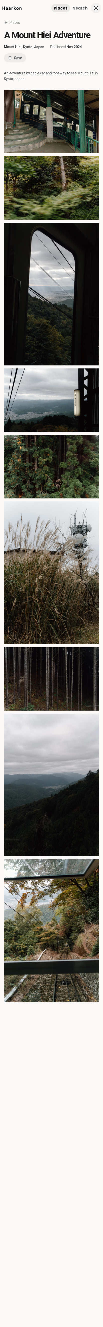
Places (61, 8)
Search (80, 8)
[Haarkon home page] (12, 8)
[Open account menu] (96, 8)
